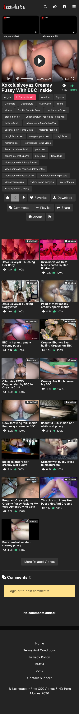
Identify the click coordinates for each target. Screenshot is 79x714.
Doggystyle (27, 103)
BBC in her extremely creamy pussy (16, 344)
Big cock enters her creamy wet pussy (15, 463)
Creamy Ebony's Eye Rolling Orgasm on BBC (56, 344)
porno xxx (40, 149)
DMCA (39, 664)
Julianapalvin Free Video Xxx (40, 123)
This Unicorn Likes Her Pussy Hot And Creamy (56, 502)
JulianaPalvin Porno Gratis (19, 129)
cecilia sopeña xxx (56, 110)
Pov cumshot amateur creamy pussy (17, 544)
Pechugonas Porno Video (37, 142)
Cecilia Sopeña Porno (29, 110)
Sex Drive (40, 155)
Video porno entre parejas (53, 175)
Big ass (60, 97)
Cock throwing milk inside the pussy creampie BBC (19, 424)
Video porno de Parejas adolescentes (24, 169)
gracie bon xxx (12, 116)
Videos (8, 110)
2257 (39, 671)
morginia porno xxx (39, 136)
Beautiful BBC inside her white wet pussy (57, 424)
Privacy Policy (39, 657)
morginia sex (61, 136)
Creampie (10, 103)
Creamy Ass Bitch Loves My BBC (57, 383)
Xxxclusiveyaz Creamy (17, 188)
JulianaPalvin (12, 123)
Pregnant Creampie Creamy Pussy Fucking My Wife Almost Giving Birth (20, 503)
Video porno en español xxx (19, 175)
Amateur (45, 97)
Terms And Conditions (39, 650)
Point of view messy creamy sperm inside (55, 305)
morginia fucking (48, 129)
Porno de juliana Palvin (17, 149)
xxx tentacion (67, 182)
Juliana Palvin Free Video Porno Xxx (45, 116)
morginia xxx (11, 142)
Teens (60, 103)
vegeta (8, 97)
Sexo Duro (56, 155)
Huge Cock (45, 103)
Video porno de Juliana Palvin (21, 162)
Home (39, 643)
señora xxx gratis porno (17, 155)
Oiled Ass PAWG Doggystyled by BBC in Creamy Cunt (17, 384)
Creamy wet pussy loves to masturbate (57, 463)
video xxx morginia (15, 182)
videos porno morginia (42, 182)
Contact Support (39, 678)
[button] (64, 7)
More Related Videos (39, 562)
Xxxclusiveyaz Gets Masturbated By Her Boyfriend (54, 265)
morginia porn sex (14, 136)
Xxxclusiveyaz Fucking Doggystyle (17, 305)
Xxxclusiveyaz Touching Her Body (18, 263)
